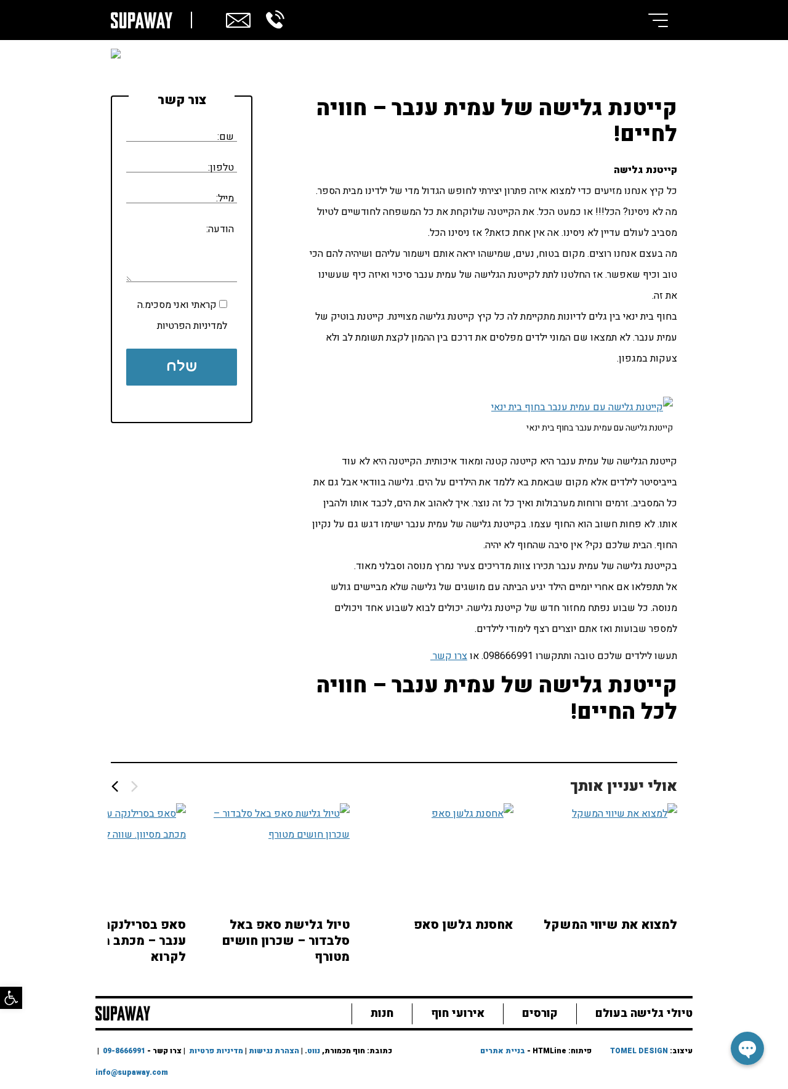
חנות (382, 1013)
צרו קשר (448, 656)
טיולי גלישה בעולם (644, 1013)
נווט (313, 1050)
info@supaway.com (131, 1072)
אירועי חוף (457, 1013)
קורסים (540, 1013)
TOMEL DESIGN (639, 1050)
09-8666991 (124, 1050)
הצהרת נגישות (274, 1050)
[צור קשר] (238, 18)
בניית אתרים (502, 1050)
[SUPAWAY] (122, 1012)
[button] (11, 998)
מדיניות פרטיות (216, 1050)
